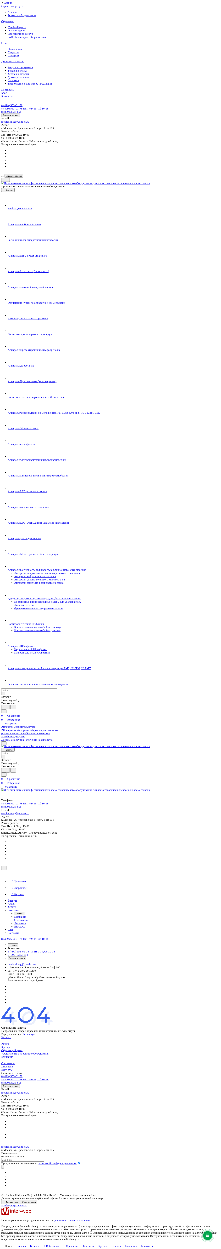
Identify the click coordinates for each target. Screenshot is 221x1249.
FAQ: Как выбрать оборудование (27, 37)
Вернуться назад (11, 1034)
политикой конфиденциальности (58, 1163)
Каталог (6, 1037)
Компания (7, 1056)
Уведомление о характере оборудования (25, 1053)
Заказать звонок (10, 115)
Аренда (12, 12)
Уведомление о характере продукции (30, 83)
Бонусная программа (20, 67)
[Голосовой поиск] (5, 707)
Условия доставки (18, 73)
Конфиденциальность (14, 1205)
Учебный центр (17, 27)
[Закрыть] (3, 868)
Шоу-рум (13, 55)
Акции (5, 1043)
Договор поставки (18, 77)
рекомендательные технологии (72, 1220)
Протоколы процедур (20, 33)
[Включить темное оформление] (5, 180)
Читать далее (81, 1232)
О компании (15, 49)
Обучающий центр (12, 1050)
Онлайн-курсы (16, 30)
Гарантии (13, 80)
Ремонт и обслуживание (22, 15)
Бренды (5, 1047)
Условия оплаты (17, 70)
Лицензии (13, 52)
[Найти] (13, 707)
